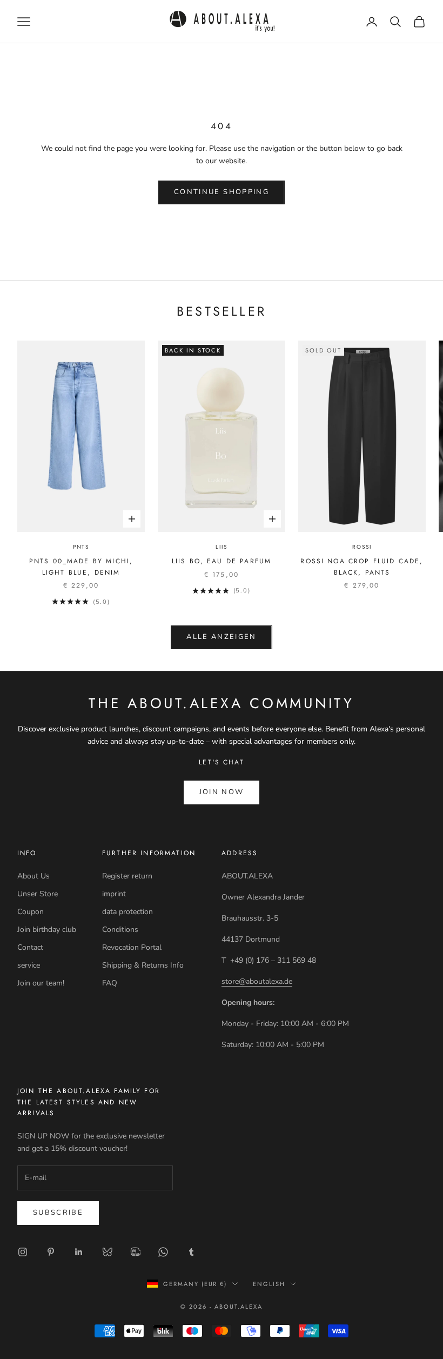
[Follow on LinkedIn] (78, 1252)
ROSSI (361, 547)
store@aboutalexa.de (257, 981)
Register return (127, 876)
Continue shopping (221, 192)
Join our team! (40, 983)
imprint (114, 894)
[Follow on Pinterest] (50, 1252)
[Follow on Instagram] (22, 1252)
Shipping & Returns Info (143, 965)
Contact (30, 947)
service (28, 965)
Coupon (30, 912)
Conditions (120, 929)
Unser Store (37, 894)
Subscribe (58, 1212)
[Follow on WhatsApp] (163, 1252)
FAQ (109, 983)
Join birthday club (46, 929)
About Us (33, 876)
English (269, 1284)
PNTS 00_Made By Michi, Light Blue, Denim (81, 566)
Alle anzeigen (221, 637)
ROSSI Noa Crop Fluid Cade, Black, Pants (361, 566)
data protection (127, 912)
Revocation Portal (132, 947)
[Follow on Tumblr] (191, 1252)
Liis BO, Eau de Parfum (222, 561)
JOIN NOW (221, 792)
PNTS (81, 547)
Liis (221, 547)
